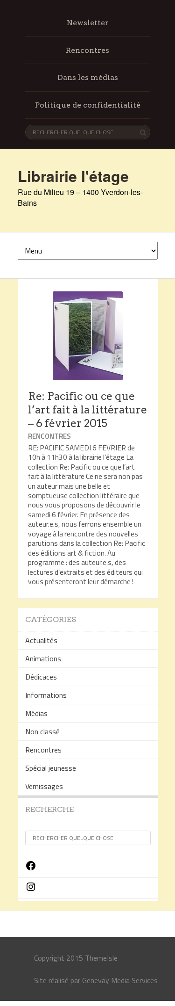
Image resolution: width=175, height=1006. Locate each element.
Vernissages (44, 786)
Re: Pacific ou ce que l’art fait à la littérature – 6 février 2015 (87, 410)
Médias (36, 713)
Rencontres (87, 50)
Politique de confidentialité (87, 105)
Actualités (41, 640)
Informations (46, 695)
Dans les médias (87, 77)
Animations (43, 658)
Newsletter (88, 22)
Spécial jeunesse (50, 768)
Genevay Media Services (120, 980)
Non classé (42, 731)
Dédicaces (41, 676)
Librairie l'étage (73, 176)
